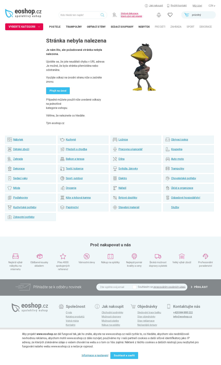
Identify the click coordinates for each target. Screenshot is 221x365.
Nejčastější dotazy (147, 325)
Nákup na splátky (111, 325)
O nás (69, 312)
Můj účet (197, 5)
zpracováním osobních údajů (169, 287)
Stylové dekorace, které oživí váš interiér (131, 14)
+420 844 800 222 (183, 312)
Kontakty (70, 325)
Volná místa (72, 320)
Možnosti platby (110, 320)
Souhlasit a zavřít (124, 355)
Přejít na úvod (58, 90)
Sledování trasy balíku (149, 312)
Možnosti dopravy (111, 316)
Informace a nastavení (95, 355)
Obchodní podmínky (112, 312)
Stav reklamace (146, 320)
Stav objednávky (146, 316)
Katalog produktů (75, 316)
